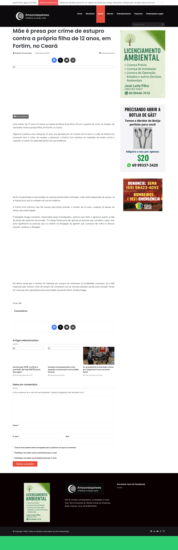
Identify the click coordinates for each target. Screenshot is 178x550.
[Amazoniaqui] (32, 16)
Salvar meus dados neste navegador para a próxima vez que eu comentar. (45, 447)
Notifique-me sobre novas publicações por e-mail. (36, 458)
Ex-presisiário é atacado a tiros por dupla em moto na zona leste (98, 369)
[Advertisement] (63, 170)
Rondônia (90, 14)
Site (67, 436)
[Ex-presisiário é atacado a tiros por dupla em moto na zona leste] (98, 355)
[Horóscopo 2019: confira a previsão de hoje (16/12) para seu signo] (28, 355)
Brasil (100, 14)
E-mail (16, 436)
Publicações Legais (154, 14)
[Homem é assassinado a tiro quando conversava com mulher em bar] (63, 355)
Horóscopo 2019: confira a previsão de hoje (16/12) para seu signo (26, 369)
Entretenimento (124, 14)
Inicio (79, 14)
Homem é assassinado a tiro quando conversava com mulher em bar (63, 369)
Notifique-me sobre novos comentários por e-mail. (36, 453)
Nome (16, 425)
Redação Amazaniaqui (23, 53)
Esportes (138, 14)
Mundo (110, 14)
